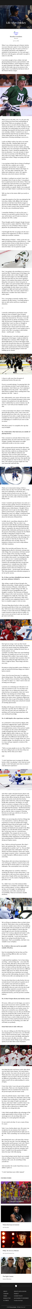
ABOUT (5, 1291)
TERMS (5, 1295)
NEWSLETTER (6, 1298)
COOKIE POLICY (18, 1295)
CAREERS (5, 1293)
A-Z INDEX (6, 1300)
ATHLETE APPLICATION (20, 1291)
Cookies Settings (18, 1300)
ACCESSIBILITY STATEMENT (21, 1298)
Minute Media (13, 1307)
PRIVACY (16, 1293)
